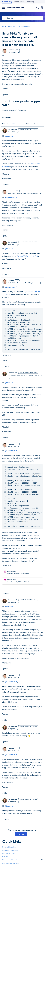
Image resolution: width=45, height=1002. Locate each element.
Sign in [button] (21, 834)
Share (5, 95)
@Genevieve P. (10, 197)
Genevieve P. (12, 130)
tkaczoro (11, 50)
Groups (5, 857)
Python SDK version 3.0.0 (27, 256)
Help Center (19, 1)
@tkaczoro (8, 136)
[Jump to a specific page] (41, 124)
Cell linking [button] (22, 110)
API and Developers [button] (9, 110)
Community (7, 1)
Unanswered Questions (22, 860)
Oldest (11, 124)
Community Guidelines (10, 863)
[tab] (6, 117)
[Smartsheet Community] (15, 8)
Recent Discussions (9, 847)
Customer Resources (10, 850)
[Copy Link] (19, 52)
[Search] (37, 7)
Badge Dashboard (8, 853)
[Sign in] (42, 7)
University (30, 1)
